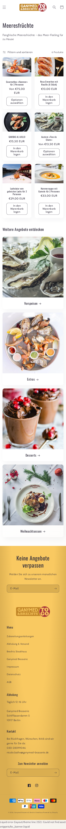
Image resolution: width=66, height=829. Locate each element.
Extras (31, 379)
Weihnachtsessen (31, 531)
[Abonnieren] (55, 589)
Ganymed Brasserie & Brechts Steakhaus (28, 812)
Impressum (13, 666)
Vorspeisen (31, 303)
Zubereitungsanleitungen (20, 636)
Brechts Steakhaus (17, 651)
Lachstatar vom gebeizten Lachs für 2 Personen (17, 191)
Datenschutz (14, 674)
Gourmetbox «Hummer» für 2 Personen (17, 83)
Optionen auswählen (16, 101)
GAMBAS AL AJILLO (17, 136)
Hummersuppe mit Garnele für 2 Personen (49, 190)
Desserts (31, 455)
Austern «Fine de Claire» (49, 138)
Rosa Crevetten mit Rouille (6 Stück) (49, 83)
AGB (9, 682)
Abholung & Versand (18, 643)
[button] (4, 7)
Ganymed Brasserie (17, 659)
